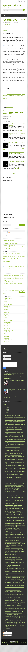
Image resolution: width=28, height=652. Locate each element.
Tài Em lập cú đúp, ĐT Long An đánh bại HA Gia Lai (14, 620)
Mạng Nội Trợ (6, 312)
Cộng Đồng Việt (7, 306)
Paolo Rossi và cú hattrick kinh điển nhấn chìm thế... (15, 551)
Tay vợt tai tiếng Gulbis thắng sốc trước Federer (14, 611)
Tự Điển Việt (6, 307)
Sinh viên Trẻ (6, 341)
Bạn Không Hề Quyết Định (9, 240)
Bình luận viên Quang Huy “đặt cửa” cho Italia (13, 453)
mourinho (13, 94)
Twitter (16, 112)
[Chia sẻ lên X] (6, 118)
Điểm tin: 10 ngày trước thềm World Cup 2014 (13, 580)
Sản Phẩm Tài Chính (7, 322)
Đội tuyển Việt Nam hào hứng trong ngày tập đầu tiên (15, 439)
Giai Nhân (5, 301)
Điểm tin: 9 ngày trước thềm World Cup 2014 (13, 548)
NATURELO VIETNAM (8, 298)
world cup (9, 94)
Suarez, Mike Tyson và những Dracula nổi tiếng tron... (15, 435)
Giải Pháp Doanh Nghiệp (8, 330)
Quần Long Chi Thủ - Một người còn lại (11, 243)
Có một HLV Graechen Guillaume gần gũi (12, 481)
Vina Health (6, 314)
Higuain (21, 290)
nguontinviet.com (7, 24)
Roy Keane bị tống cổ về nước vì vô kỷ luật (13, 569)
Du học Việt (6, 333)
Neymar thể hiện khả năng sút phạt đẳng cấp (13, 518)
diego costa (11, 96)
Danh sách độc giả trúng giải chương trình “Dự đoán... (15, 486)
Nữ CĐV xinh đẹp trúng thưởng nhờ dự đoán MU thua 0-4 (14, 256)
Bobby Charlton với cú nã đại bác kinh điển (13, 532)
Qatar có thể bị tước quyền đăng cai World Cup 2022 (15, 602)
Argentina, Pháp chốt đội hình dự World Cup (13, 557)
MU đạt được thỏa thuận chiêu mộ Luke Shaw (13, 505)
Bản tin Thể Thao (9, 107)
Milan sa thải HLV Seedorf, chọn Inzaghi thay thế (14, 512)
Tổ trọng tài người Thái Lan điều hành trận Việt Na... (15, 450)
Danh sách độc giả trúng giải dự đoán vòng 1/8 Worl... (15, 420)
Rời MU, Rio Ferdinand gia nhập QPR (12, 451)
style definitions (18, 94)
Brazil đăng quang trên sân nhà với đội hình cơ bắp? (15, 576)
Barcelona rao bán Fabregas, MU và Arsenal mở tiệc (15, 622)
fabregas (7, 96)
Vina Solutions (21, 644)
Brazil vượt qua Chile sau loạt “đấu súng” (12, 415)
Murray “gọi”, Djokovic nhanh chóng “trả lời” (13, 455)
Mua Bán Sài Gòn (7, 323)
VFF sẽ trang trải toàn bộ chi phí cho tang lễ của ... (14, 552)
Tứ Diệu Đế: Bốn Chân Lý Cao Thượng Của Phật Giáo (14, 242)
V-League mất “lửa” (6, 261)
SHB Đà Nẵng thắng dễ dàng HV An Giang (13, 489)
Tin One (5, 317)
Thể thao (4, 30)
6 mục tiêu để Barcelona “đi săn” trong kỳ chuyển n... (15, 616)
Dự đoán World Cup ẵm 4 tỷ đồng (11, 503)
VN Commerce (6, 325)
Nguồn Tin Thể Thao (12, 5)
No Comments (16, 22)
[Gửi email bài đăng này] (4, 118)
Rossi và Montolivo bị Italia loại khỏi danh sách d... (14, 600)
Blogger (16, 641)
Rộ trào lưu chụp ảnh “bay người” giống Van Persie (14, 483)
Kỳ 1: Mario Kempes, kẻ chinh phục (11, 614)
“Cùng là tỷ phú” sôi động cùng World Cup (12, 488)
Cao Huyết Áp (6, 299)
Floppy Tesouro (17, 290)
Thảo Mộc (3, 642)
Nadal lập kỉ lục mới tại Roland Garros (12, 566)
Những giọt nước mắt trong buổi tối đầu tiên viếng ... (15, 537)
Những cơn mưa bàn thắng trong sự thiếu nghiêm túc (15, 468)
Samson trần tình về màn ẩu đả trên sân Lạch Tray (14, 582)
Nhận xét (6, 635)
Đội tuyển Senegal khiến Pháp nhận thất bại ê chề (14, 568)
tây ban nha (5, 98)
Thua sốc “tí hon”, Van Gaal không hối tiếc (12, 387)
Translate (11, 232)
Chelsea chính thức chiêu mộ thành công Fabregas (14, 495)
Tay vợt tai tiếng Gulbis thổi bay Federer (12, 606)
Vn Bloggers (6, 309)
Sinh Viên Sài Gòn (7, 331)
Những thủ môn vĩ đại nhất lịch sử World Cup (13, 559)
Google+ (21, 112)
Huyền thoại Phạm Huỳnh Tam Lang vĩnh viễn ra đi (14, 585)
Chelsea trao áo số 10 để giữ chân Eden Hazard (14, 526)
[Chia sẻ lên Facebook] (7, 118)
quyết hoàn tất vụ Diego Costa (11, 95)
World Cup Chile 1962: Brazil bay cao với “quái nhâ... (15, 522)
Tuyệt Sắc (5, 303)
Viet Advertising (7, 319)
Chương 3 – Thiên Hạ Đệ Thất (9, 245)
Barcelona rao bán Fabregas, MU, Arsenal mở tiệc (14, 623)
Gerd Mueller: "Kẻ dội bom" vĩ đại (11, 554)
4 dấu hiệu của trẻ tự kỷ (8, 281)
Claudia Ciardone (11, 290)
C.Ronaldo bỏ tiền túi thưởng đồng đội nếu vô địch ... (15, 577)
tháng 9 (6, 407)
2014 (5, 406)
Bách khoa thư (6, 336)
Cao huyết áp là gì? (7, 285)
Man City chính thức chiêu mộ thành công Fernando (14, 442)
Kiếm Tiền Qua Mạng (8, 320)
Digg (11, 113)
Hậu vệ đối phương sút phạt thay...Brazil (12, 590)
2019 (5, 404)
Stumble (5, 113)
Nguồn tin (4, 110)
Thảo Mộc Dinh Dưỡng (8, 304)
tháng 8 (6, 409)
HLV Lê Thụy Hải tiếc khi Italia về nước (12, 447)
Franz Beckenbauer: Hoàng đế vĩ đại (12, 528)
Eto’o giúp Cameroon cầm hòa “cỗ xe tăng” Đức (14, 605)
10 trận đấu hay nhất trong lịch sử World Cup (13, 597)
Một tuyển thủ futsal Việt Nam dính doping (13, 506)
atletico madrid (21, 96)
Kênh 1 (5, 116)
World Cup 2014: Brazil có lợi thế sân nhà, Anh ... (14, 538)
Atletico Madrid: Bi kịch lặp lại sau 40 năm (17, 142)
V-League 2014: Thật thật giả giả (11, 469)
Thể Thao (9, 116)
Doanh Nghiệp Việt (9, 642)
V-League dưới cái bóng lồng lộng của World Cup (14, 485)
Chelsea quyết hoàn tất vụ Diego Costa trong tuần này (14, 19)
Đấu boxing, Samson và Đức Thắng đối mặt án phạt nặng (13, 258)
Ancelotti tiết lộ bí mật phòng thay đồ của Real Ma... (14, 571)
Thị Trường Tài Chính (8, 339)
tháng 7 (6, 410)
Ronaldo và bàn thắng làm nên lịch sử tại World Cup (14, 583)
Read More (20, 130)
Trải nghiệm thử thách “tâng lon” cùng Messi (13, 499)
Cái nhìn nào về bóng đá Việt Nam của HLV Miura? (14, 517)
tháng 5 (6, 628)
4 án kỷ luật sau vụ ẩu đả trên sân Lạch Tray (13, 542)
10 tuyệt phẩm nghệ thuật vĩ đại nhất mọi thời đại (13, 283)
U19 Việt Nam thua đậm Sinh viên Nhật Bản (13, 511)
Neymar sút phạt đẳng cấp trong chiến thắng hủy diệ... (15, 523)
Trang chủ (5, 349)
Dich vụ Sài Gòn (7, 328)
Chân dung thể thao (6, 290)
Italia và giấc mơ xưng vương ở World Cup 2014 (14, 540)
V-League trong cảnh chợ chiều (11, 448)
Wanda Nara (4, 293)
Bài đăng (6, 632)
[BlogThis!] (5, 118)
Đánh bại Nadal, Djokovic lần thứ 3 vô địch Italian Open (13, 253)
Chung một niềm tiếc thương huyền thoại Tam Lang (14, 549)
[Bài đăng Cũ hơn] (24, 174)
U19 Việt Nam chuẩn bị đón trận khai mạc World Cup (15, 497)
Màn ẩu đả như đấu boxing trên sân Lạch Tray (13, 599)
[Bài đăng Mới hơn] (3, 174)
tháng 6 (6, 412)
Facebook (11, 112)
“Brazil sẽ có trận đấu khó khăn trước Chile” (13, 427)
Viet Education (6, 338)
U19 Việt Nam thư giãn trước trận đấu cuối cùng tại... (15, 441)
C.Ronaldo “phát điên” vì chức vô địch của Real (12, 263)
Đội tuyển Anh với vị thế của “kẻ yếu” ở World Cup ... (15, 520)
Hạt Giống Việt (6, 315)
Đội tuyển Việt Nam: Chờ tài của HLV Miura (13, 477)
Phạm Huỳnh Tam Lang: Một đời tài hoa (12, 565)
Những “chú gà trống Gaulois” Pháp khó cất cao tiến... (15, 579)
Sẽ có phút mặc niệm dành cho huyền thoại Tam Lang (15, 543)
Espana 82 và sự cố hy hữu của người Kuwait (13, 613)
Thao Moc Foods (7, 311)
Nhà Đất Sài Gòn (7, 327)
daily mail (16, 96)
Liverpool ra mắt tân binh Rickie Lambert (12, 560)
